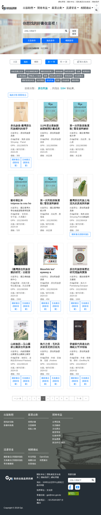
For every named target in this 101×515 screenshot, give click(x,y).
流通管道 (71, 7)
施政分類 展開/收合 (18, 95)
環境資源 (68, 76)
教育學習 (56, 432)
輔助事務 (75, 80)
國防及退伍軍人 (47, 71)
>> (86, 398)
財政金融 (59, 71)
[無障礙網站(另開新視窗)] (73, 493)
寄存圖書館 (9, 464)
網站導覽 (61, 2)
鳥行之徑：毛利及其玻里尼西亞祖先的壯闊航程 (50, 347)
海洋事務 (40, 80)
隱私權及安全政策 (83, 2)
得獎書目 (44, 460)
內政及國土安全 (17, 71)
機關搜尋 (69, 40)
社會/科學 (56, 436)
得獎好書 (32, 422)
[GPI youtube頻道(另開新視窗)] (78, 487)
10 (66, 398)
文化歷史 (56, 429)
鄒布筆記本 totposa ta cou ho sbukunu (21, 203)
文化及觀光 (79, 76)
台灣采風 (56, 422)
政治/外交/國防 (58, 442)
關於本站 (70, 2)
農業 (45, 76)
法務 (78, 71)
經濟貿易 (86, 71)
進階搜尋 (74, 32)
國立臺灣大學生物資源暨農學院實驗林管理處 (20, 210)
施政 (26, 62)
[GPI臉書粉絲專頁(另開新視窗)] (71, 487)
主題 (15, 62)
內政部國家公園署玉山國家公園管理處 (20, 354)
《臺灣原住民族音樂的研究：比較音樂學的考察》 (20, 272)
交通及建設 (22, 76)
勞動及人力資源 (35, 76)
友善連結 (32, 464)
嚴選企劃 (57, 7)
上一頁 (18, 398)
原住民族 (50, 80)
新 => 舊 (51, 62)
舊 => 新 (63, 62)
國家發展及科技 (28, 80)
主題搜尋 (32, 40)
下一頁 (78, 398)
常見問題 (32, 457)
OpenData (44, 457)
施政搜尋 (50, 40)
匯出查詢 (84, 62)
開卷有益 (42, 7)
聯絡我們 (95, 2)
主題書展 (32, 425)
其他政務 (65, 80)
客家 (58, 80)
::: (20, 7)
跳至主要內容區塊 (7, 1)
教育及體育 (69, 71)
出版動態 (28, 7)
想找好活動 (9, 422)
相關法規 (32, 460)
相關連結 (86, 7)
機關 (36, 62)
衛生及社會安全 (56, 76)
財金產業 (56, 439)
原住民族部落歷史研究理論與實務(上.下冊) (79, 272)
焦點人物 (32, 429)
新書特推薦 (9, 425)
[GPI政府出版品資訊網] (9, 8)
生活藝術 (56, 425)
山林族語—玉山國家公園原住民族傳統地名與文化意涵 (20, 347)
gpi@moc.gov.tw (54, 495)
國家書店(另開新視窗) (13, 457)
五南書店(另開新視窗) (13, 460)
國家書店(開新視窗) (16, 163)
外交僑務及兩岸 (32, 71)
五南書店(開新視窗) (26, 163)
